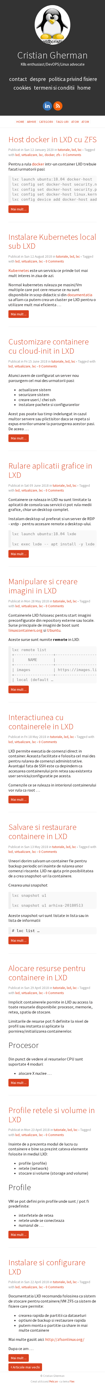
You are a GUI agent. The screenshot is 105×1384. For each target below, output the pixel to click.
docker (49, 155)
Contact (18, 79)
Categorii (46, 122)
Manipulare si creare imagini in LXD (42, 586)
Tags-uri (62, 122)
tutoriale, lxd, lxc (70, 150)
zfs (58, 155)
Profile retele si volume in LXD (51, 1115)
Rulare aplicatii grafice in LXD (50, 470)
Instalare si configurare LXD (46, 1267)
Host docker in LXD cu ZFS (52, 139)
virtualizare (29, 155)
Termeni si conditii (54, 87)
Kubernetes (18, 270)
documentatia (79, 294)
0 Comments (72, 155)
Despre (38, 79)
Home (84, 87)
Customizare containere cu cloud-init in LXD (48, 346)
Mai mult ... (19, 209)
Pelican (53, 1381)
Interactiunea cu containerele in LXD (40, 722)
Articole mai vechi (26, 1367)
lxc (41, 155)
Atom (75, 122)
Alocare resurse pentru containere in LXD (47, 973)
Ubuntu (53, 630)
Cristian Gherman (52, 55)
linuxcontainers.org (25, 630)
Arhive (31, 122)
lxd (17, 155)
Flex (72, 1381)
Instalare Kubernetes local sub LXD (52, 241)
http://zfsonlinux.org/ (64, 1339)
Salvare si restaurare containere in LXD (42, 831)
